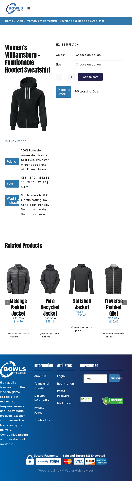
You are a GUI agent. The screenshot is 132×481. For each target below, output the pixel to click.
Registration (65, 383)
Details (25, 333)
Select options (14, 335)
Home (9, 21)
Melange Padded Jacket (18, 307)
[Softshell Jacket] (82, 278)
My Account (65, 403)
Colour (60, 55)
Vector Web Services (79, 470)
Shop (19, 21)
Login (61, 376)
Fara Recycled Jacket (50, 307)
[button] (7, 302)
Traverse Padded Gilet (114, 307)
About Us (40, 376)
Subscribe (115, 378)
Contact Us (42, 420)
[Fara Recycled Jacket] (50, 278)
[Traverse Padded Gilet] (114, 278)
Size (58, 64)
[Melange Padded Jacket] (18, 278)
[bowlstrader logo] (14, 3)
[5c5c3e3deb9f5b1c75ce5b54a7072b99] (28, 103)
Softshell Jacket (82, 304)
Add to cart (90, 77)
